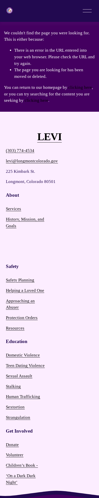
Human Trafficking (23, 396)
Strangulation (18, 417)
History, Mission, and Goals (25, 222)
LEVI (49, 137)
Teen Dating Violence (25, 365)
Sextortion (15, 407)
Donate (12, 444)
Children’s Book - (22, 465)
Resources (15, 328)
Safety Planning (20, 280)
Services (13, 208)
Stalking (13, 386)
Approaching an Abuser (20, 304)
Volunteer (14, 454)
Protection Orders (22, 317)
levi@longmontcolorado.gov (32, 161)
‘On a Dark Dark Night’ (21, 479)
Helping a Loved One (25, 290)
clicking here (80, 87)
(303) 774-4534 (20, 150)
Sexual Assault (19, 376)
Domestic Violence (23, 355)
